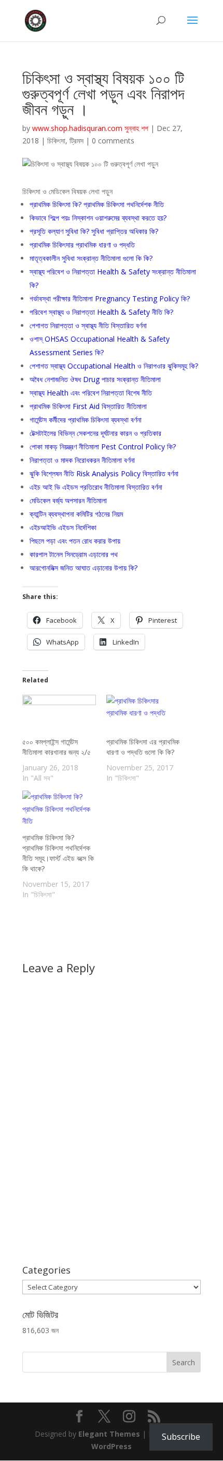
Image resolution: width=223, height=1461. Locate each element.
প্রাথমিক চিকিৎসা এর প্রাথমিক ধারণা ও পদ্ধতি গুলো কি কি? (142, 747)
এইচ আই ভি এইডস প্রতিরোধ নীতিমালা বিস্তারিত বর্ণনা (96, 487)
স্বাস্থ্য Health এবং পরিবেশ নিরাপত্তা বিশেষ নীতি (91, 393)
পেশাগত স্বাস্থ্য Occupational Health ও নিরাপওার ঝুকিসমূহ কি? (114, 366)
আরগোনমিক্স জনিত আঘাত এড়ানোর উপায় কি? (83, 568)
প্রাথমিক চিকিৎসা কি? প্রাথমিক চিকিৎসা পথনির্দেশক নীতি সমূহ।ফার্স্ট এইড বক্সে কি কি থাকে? (58, 852)
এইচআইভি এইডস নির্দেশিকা (63, 527)
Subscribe (181, 1436)
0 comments (113, 140)
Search (183, 1362)
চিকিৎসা (56, 140)
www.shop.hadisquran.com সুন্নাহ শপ (90, 128)
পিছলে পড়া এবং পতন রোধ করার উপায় (75, 541)
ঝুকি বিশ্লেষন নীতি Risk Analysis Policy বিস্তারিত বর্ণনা (104, 473)
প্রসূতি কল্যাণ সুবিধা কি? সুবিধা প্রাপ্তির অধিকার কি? (94, 231)
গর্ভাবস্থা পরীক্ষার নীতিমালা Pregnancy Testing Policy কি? (110, 298)
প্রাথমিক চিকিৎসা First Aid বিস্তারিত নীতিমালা (88, 406)
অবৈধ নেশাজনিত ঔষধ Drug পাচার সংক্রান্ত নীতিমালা (95, 379)
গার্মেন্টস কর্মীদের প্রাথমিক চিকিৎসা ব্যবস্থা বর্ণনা (86, 420)
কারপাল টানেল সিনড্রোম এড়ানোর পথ (74, 554)
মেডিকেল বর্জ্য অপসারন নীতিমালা (68, 500)
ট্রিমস (76, 140)
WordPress (111, 1446)
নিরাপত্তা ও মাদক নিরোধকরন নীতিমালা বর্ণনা (82, 460)
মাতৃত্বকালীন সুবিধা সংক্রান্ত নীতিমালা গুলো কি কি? (91, 258)
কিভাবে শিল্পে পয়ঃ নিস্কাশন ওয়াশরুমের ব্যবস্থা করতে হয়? (98, 218)
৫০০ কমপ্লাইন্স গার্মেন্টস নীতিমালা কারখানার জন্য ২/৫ (56, 747)
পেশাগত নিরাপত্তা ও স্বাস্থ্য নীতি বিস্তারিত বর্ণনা (88, 325)
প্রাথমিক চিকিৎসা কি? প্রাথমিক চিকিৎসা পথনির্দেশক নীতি (97, 204)
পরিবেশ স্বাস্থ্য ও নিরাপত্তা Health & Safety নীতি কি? (101, 312)
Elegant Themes (109, 1434)
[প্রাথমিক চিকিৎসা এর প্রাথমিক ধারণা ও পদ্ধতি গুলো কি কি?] (143, 716)
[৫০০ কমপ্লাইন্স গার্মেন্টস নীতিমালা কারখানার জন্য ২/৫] (59, 716)
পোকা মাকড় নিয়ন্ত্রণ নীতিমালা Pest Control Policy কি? (103, 446)
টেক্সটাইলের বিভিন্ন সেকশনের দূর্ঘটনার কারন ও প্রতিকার (95, 433)
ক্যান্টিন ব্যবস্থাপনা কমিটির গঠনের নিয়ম (76, 514)
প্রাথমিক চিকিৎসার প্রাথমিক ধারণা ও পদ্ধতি (82, 245)
